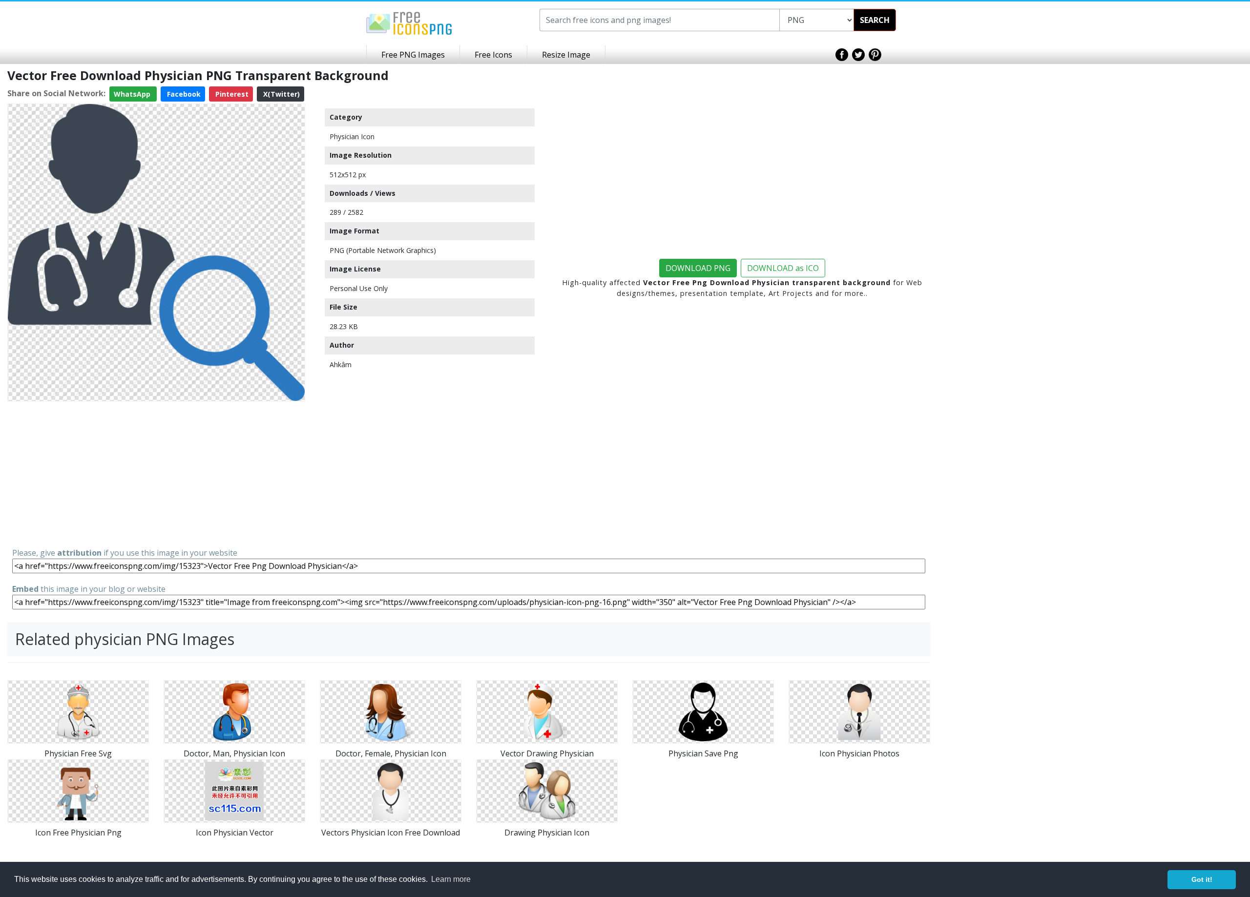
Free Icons (493, 54)
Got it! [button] (1201, 879)
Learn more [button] (451, 879)
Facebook (183, 94)
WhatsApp (133, 94)
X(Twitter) (280, 94)
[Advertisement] (156, 473)
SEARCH (875, 20)
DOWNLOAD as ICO (783, 268)
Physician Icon (352, 136)
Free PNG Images (413, 54)
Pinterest (231, 94)
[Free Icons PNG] (409, 22)
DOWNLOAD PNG (698, 268)
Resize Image (566, 54)
